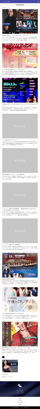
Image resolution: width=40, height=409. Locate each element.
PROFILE (20, 398)
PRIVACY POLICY (20, 402)
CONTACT (20, 404)
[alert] (20, 376)
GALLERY (20, 400)
